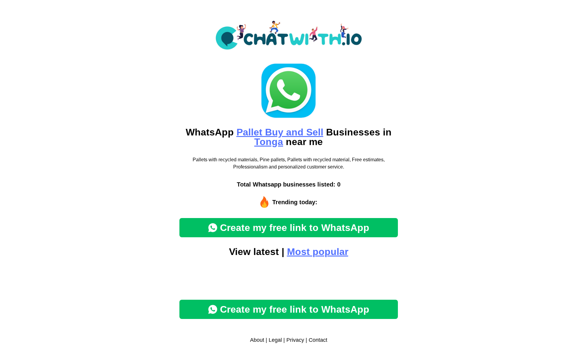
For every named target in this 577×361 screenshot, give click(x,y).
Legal (275, 340)
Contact (318, 340)
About (257, 340)
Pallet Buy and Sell (280, 132)
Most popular (317, 251)
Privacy (295, 340)
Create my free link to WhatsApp (294, 227)
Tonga (268, 141)
